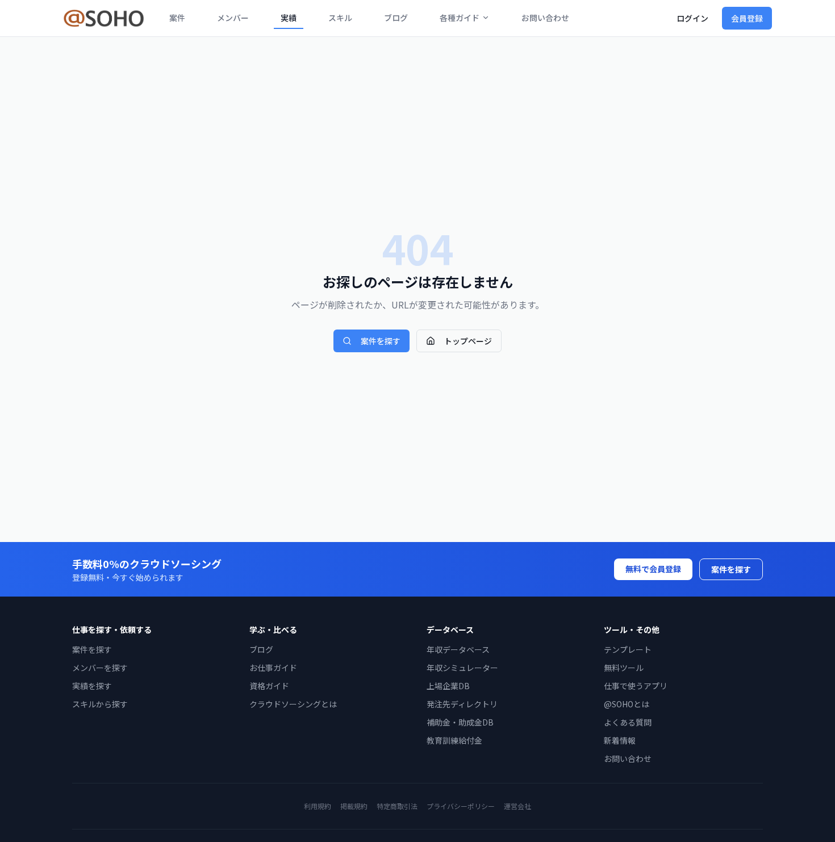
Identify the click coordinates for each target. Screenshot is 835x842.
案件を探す (380, 341)
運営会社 (517, 806)
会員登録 (747, 18)
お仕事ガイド (273, 667)
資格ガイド (269, 685)
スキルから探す (100, 704)
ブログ (396, 17)
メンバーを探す (100, 667)
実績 (289, 17)
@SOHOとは (626, 704)
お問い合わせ (545, 17)
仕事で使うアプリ (635, 685)
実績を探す (92, 685)
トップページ (468, 341)
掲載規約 (354, 806)
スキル (340, 17)
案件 (177, 17)
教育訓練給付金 (454, 740)
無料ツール (624, 667)
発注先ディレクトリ (462, 704)
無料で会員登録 (653, 568)
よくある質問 (628, 722)
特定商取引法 (397, 806)
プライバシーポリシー (461, 806)
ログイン (692, 18)
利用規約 (317, 806)
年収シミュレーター (462, 667)
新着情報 (620, 740)
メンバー (233, 17)
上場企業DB (448, 685)
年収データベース (458, 649)
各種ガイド (459, 17)
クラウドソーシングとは (293, 704)
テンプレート (628, 649)
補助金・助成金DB (460, 722)
